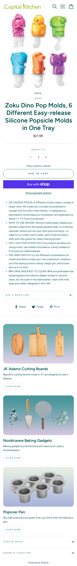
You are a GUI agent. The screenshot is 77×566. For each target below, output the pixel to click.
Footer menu (13, 541)
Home (37, 93)
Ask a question (17, 295)
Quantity (38, 149)
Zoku (38, 98)
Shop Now (13, 386)
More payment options (38, 192)
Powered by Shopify (38, 562)
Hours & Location (17, 553)
